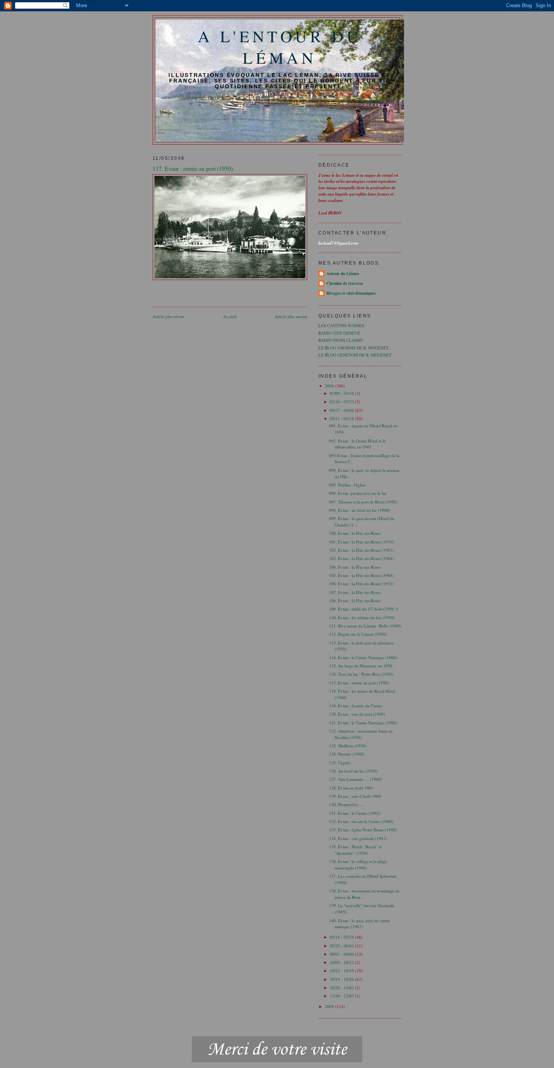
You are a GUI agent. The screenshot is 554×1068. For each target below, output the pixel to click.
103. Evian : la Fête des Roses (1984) (361, 558)
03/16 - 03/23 (342, 401)
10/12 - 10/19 (342, 970)
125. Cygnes (339, 762)
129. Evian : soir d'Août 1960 (355, 796)
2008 (330, 386)
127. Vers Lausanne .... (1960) (355, 779)
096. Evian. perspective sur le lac (358, 493)
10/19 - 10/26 (342, 979)
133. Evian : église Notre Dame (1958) (363, 829)
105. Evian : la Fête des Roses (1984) (361, 575)
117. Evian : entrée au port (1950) (359, 682)
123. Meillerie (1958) (348, 745)
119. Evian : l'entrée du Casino (356, 705)
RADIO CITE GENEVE (339, 333)
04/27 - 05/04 (342, 410)
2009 (330, 1006)
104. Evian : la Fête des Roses (355, 567)
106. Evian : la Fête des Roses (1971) (361, 583)
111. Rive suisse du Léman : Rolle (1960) (365, 626)
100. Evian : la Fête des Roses (355, 533)
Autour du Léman (342, 274)
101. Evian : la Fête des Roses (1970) (361, 542)
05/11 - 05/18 (342, 418)
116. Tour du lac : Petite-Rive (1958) (361, 674)
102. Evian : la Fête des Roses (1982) (361, 550)
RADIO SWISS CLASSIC (340, 340)
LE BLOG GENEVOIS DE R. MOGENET (355, 355)
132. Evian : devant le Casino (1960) (361, 821)
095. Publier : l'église (347, 485)
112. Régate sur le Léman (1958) (358, 634)
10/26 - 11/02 (342, 987)
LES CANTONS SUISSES (341, 325)
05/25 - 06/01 (342, 946)
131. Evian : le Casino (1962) (355, 813)
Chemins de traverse (344, 283)
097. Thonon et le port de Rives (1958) (363, 502)
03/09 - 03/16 (342, 393)
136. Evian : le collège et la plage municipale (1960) (358, 864)
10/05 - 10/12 (342, 962)
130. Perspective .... (346, 804)
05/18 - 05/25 (342, 937)
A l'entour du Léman (280, 46)
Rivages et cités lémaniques (350, 293)
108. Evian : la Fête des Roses (355, 600)
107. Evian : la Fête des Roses (355, 592)
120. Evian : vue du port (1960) (357, 714)
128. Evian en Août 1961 (351, 788)
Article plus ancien (291, 316)
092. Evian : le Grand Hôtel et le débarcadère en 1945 (357, 444)
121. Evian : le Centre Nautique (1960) (363, 722)
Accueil (229, 316)
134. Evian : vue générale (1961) (358, 838)
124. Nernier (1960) (346, 754)
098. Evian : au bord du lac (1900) (359, 510)
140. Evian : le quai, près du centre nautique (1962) (359, 924)
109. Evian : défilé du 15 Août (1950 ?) (363, 609)
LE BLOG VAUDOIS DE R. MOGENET (353, 347)
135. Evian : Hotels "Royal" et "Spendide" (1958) (355, 850)
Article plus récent (168, 316)
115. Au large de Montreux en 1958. (361, 666)
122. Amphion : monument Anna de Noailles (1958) (361, 734)
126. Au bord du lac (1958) (353, 771)
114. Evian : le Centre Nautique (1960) (363, 657)
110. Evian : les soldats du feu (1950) (362, 617)
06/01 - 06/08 (342, 954)
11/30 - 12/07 (342, 996)
